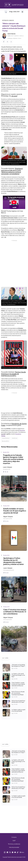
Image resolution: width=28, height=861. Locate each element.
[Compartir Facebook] (3, 41)
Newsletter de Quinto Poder (14, 424)
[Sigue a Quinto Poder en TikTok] (17, 852)
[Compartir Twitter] (7, 41)
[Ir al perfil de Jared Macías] (4, 36)
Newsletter (18, 434)
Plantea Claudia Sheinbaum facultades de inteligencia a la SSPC (13, 373)
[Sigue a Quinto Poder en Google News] (21, 852)
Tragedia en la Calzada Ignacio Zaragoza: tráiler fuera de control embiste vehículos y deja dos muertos (13, 459)
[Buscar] (5, 11)
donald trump (14, 438)
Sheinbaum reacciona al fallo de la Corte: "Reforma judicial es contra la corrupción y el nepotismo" (12, 171)
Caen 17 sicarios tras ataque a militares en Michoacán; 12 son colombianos (14, 611)
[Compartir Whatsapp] (11, 41)
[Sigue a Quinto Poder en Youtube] (15, 852)
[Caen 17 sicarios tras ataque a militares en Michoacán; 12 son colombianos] (14, 639)
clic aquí (14, 96)
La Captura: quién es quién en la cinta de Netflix (18, 710)
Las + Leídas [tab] (5, 658)
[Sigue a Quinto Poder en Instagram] (12, 852)
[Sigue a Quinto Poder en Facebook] (7, 852)
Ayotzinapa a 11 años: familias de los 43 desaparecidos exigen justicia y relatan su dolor (13, 561)
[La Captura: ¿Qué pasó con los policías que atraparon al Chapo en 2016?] (6, 667)
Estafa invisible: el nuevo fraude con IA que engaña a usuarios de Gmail (14, 511)
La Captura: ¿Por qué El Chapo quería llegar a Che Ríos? (18, 675)
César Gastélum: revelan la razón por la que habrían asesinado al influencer (18, 684)
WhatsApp (22, 430)
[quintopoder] (14, 5)
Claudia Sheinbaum (6, 438)
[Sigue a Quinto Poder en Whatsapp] (5, 852)
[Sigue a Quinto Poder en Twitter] (10, 852)
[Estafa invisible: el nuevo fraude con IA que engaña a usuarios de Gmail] (14, 538)
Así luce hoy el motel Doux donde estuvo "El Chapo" (18, 701)
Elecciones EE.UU (5, 441)
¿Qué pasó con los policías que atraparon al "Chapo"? (18, 665)
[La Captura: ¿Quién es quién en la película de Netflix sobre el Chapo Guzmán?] (6, 712)
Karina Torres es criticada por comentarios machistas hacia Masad (18, 693)
